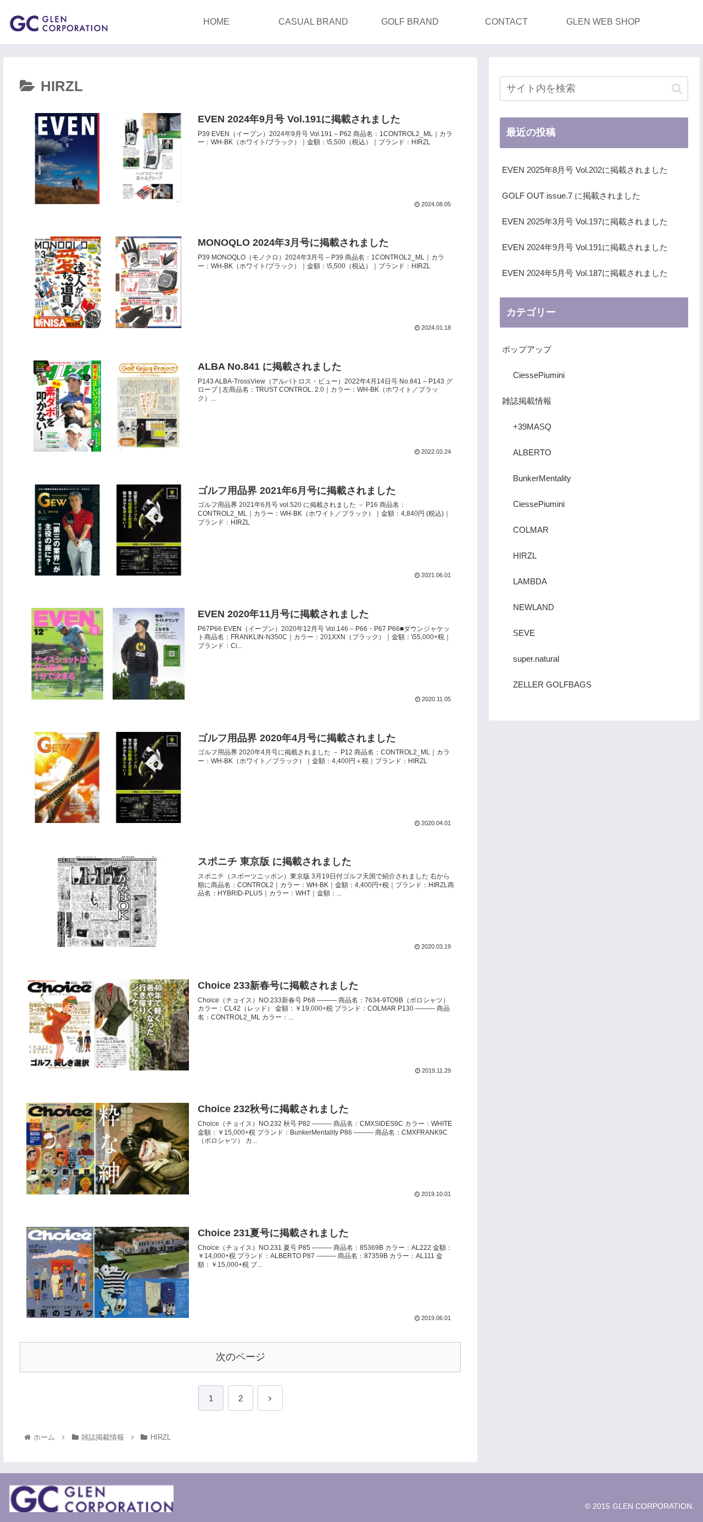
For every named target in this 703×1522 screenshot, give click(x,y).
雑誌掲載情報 (526, 400)
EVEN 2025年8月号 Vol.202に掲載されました (585, 169)
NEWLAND (533, 607)
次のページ (240, 1356)
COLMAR (531, 529)
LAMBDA (530, 581)
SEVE (524, 633)
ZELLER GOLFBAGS (552, 684)
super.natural (536, 658)
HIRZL (525, 555)
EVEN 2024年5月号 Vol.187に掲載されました (585, 273)
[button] (677, 88)
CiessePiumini (539, 375)
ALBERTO (532, 452)
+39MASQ (532, 426)
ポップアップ (526, 349)
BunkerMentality (542, 478)
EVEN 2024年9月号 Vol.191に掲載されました (585, 247)
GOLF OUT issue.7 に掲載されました (571, 195)
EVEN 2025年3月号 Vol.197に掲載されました (585, 221)
